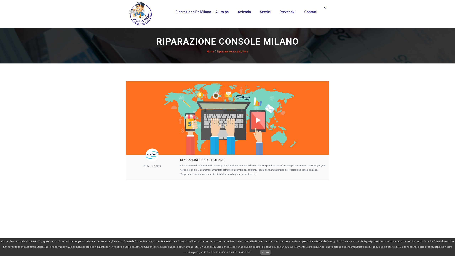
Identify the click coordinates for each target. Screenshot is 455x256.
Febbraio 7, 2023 (152, 166)
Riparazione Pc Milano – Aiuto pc (202, 12)
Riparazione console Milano (202, 160)
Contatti (310, 12)
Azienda (244, 12)
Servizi (265, 12)
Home (210, 51)
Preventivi (287, 12)
